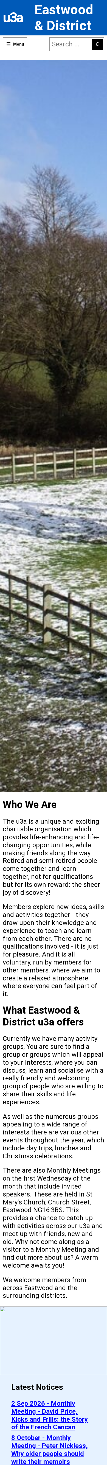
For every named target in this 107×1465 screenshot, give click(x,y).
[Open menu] (15, 44)
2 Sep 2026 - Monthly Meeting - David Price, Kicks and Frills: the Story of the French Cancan (49, 1415)
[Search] (97, 44)
